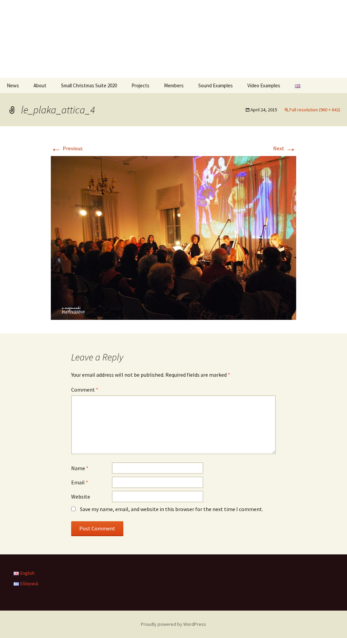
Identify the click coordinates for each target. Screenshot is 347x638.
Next (284, 148)
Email (79, 482)
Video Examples (263, 85)
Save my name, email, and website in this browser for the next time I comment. (171, 509)
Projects (140, 85)
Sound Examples (215, 85)
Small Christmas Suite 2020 (89, 85)
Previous (67, 148)
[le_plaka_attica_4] (173, 237)
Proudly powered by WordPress (173, 624)
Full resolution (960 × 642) (314, 110)
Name (79, 468)
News (13, 85)
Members (174, 85)
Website (80, 496)
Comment (84, 389)
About (40, 85)
